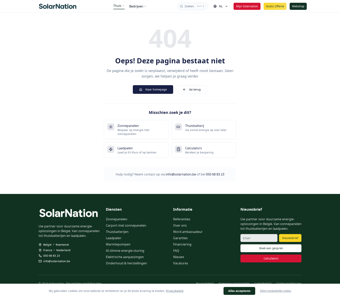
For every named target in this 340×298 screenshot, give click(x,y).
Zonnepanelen (116, 219)
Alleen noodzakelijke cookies (275, 290)
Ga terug (195, 89)
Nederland (63, 250)
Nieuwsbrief (290, 238)
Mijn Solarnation (247, 6)
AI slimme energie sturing (125, 250)
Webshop (298, 6)
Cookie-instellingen (288, 283)
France (47, 250)
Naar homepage (156, 89)
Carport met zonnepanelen (126, 225)
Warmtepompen (118, 244)
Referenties (181, 219)
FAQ (176, 250)
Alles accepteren (239, 291)
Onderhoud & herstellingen (126, 263)
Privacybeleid (204, 283)
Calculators (271, 258)
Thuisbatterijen (117, 232)
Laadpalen (113, 238)
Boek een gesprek (271, 248)
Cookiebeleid (262, 283)
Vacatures (180, 263)
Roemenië (62, 244)
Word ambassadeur (188, 232)
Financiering (182, 244)
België (47, 244)
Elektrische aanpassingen (125, 257)
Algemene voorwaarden (234, 283)
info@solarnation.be (181, 174)
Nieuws (178, 257)
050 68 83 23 (215, 174)
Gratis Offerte (275, 6)
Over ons (180, 225)
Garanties (180, 238)
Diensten (114, 209)
